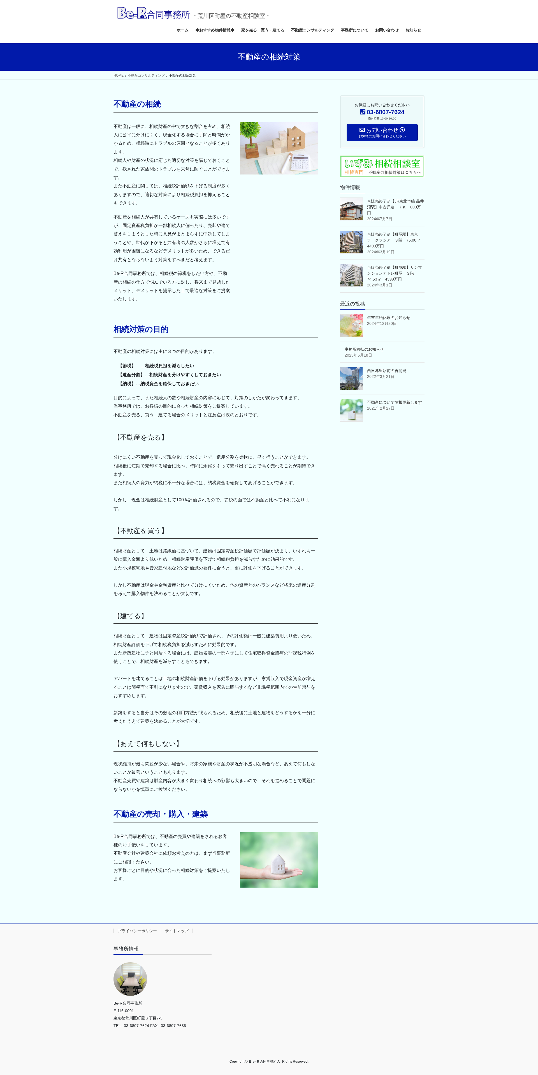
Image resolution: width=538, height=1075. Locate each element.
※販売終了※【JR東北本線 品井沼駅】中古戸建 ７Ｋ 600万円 (395, 207)
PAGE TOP (520, 1038)
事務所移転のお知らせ (364, 349)
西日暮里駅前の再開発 (386, 370)
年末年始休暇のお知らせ (388, 317)
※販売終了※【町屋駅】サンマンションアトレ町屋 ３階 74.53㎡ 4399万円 (394, 273)
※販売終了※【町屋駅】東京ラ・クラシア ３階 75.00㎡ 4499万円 (395, 240)
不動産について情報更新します (394, 402)
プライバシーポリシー (137, 931)
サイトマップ (177, 931)
